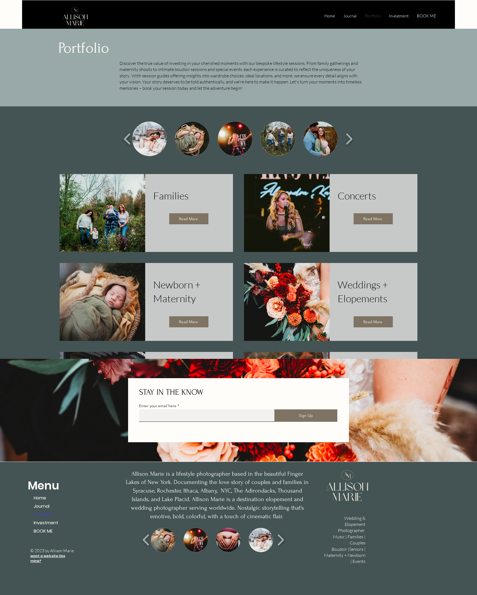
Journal (41, 506)
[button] (149, 139)
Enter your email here (157, 406)
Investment (46, 523)
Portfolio (43, 514)
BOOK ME (43, 531)
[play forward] (349, 138)
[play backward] (127, 138)
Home (40, 498)
